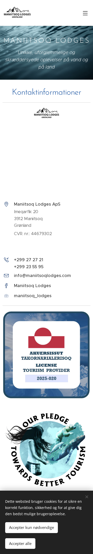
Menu (85, 13)
